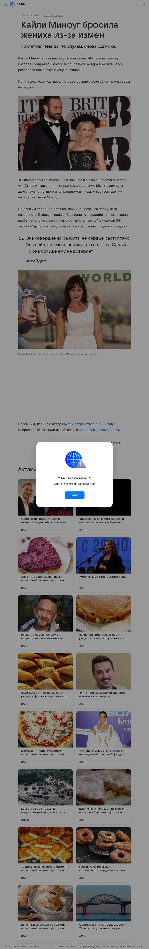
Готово (74, 495)
